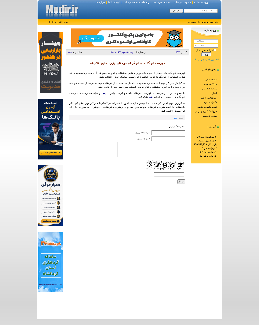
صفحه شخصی (210, 116)
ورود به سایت (201, 2)
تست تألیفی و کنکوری (206, 107)
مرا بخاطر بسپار (204, 50)
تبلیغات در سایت (161, 2)
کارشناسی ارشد (209, 97)
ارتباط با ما (114, 2)
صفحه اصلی (211, 79)
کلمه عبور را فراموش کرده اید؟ (206, 59)
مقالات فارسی (210, 84)
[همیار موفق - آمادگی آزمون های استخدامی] (50, 195)
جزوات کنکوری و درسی (205, 111)
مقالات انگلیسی (209, 88)
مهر (175, 118)
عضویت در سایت (182, 2)
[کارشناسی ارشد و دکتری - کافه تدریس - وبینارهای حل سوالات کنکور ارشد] (127, 37)
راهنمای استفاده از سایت (136, 2)
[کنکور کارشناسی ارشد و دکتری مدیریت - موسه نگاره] (50, 62)
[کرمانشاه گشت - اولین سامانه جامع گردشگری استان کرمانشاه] (50, 261)
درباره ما (100, 2)
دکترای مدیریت (210, 102)
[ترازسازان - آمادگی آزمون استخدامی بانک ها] (50, 128)
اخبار (214, 93)
